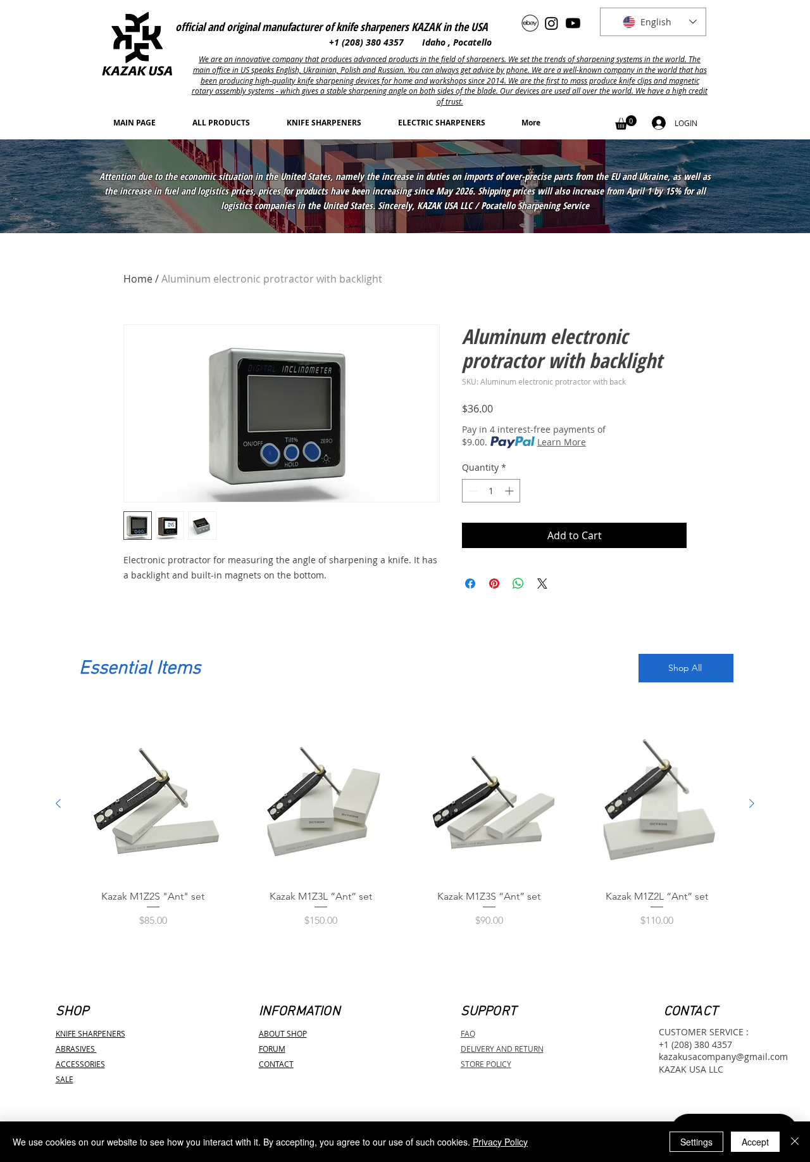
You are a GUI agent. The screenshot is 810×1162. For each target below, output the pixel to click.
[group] (405, 834)
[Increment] (510, 491)
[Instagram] (551, 23)
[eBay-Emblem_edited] (530, 23)
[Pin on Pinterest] (494, 583)
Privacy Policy (500, 1141)
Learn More (561, 442)
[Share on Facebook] (470, 583)
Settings (696, 1141)
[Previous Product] (58, 803)
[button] (626, 122)
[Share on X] (542, 583)
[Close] (794, 1142)
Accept (755, 1141)
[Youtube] (573, 23)
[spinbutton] (491, 491)
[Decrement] (472, 491)
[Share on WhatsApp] (518, 583)
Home (138, 279)
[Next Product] (751, 803)
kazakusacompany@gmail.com (723, 1056)
